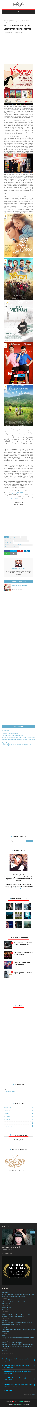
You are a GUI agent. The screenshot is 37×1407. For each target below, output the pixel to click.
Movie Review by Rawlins (21, 541)
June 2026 (18, 1114)
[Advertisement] (18, 49)
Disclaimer (26, 1404)
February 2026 (18, 1126)
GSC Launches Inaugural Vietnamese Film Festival (19, 586)
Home (5, 20)
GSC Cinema (8, 541)
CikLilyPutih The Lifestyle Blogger (12, 1343)
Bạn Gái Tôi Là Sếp (10, 539)
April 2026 (18, 1120)
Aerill (3, 1335)
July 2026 (18, 1110)
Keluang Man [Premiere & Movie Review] (23, 953)
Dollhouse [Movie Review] (11, 1247)
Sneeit (33, 1394)
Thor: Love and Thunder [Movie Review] (22, 963)
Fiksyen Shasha (6, 1307)
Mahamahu (5, 1292)
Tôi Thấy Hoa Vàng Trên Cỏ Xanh (14, 545)
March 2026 (18, 1123)
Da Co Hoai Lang (21, 539)
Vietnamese (28, 545)
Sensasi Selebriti (7, 1300)
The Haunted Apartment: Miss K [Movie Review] (23, 944)
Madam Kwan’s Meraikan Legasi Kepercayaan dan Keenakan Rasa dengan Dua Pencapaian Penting (17, 1345)
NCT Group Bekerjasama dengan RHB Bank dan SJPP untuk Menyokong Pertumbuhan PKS (18, 1295)
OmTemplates (20, 1401)
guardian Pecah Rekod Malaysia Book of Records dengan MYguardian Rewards (17, 1323)
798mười (23, 537)
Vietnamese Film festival (14, 20)
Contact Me (17, 1404)
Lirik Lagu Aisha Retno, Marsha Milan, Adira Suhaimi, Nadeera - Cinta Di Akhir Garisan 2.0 (17, 1316)
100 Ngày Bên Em (14, 537)
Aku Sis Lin (5, 1328)
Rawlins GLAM (8, 32)
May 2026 (18, 1117)
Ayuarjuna (5, 1320)
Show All (4, 1350)
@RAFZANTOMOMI (7, 1313)
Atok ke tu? (5, 1309)
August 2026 (18, 1107)
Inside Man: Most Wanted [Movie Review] (23, 973)
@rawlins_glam (10, 1091)
